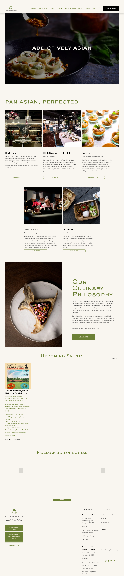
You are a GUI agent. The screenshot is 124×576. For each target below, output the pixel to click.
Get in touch (35, 251)
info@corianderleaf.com (108, 515)
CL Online (68, 229)
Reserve (16, 177)
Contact (87, 8)
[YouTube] (111, 561)
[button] (21, 470)
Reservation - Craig (14, 528)
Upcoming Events (70, 8)
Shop (93, 8)
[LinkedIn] (114, 561)
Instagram (62, 500)
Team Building (42, 8)
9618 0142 (85, 526)
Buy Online (74, 251)
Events (52, 8)
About (80, 8)
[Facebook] (108, 561)
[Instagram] (105, 561)
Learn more (83, 337)
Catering (59, 8)
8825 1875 (104, 518)
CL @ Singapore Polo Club (57, 153)
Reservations (110, 8)
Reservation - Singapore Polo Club (14, 537)
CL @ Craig (11, 153)
